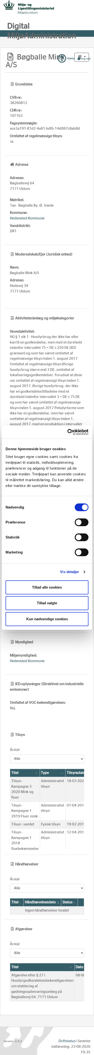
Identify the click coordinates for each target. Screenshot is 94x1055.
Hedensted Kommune (27, 218)
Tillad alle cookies (47, 587)
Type (45, 773)
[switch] (81, 522)
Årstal (15, 750)
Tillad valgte (47, 603)
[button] (81, 57)
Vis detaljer (69, 572)
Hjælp (70, 58)
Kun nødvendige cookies (47, 619)
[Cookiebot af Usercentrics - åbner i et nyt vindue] (67, 432)
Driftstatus (67, 1041)
